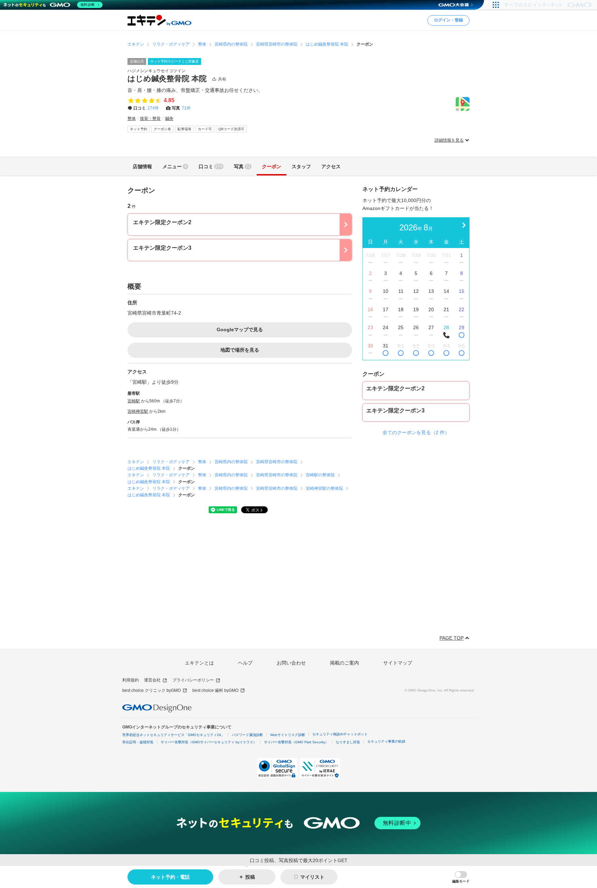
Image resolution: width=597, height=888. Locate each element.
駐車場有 (184, 129)
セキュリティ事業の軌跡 (386, 741)
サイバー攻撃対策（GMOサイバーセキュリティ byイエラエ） (209, 742)
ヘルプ (245, 663)
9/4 (446, 345)
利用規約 (130, 680)
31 (385, 345)
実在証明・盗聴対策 (137, 742)
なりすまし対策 (348, 742)
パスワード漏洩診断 (247, 735)
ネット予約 (138, 129)
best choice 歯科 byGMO (215, 690)
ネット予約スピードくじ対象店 (174, 61)
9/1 (400, 345)
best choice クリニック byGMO (151, 690)
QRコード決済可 (231, 129)
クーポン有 (162, 129)
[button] (461, 877)
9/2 (416, 345)
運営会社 (152, 680)
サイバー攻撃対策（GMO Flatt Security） (296, 742)
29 (461, 327)
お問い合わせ (291, 663)
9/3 (431, 345)
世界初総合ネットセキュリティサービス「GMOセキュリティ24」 (173, 735)
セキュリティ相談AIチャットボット (340, 734)
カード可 (205, 129)
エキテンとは (199, 663)
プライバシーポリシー (193, 680)
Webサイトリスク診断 (287, 735)
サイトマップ (397, 663)
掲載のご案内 (344, 663)
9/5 (461, 345)
